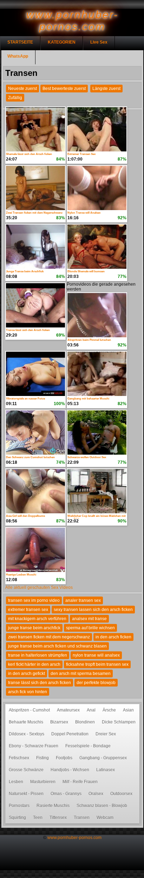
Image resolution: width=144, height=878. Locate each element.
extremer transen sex (28, 609)
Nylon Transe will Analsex (83, 212)
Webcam (105, 817)
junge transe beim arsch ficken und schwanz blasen (57, 646)
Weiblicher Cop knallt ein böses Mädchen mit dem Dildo (96, 516)
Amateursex (68, 710)
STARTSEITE (20, 42)
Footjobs (64, 757)
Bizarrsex (59, 722)
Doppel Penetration (70, 733)
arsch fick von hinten (27, 691)
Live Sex (98, 42)
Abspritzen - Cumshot (29, 710)
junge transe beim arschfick (34, 627)
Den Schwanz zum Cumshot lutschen (30, 457)
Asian (128, 710)
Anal (91, 710)
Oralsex (96, 793)
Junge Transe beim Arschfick (25, 271)
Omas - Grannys (66, 793)
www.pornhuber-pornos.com (74, 837)
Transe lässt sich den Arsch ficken (28, 330)
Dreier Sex (106, 733)
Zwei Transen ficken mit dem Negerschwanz (34, 212)
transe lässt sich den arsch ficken (39, 682)
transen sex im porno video (34, 600)
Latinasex (105, 769)
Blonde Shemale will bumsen (86, 271)
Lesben (16, 781)
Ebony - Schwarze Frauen (33, 745)
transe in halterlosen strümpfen (37, 655)
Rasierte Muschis (53, 805)
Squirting (17, 817)
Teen (37, 817)
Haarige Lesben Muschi (21, 574)
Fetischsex (19, 757)
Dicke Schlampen (119, 722)
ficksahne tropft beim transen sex (97, 664)
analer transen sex (83, 600)
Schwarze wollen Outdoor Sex (86, 457)
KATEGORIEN (62, 42)
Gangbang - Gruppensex (103, 757)
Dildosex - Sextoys (26, 733)
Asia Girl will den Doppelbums (25, 516)
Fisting (42, 757)
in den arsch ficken (113, 637)
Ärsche (109, 710)
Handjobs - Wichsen (70, 769)
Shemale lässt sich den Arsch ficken (29, 154)
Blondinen (85, 722)
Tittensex (58, 817)
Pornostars (19, 805)
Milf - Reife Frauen (80, 781)
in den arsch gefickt (26, 673)
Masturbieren (42, 781)
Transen (82, 817)
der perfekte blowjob (96, 682)
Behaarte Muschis (26, 722)
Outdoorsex (121, 793)
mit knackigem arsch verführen (37, 618)
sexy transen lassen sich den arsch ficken (93, 609)
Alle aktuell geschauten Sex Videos (39, 587)
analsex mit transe (89, 618)
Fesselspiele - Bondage (88, 745)
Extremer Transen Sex (81, 154)
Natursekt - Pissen (26, 793)
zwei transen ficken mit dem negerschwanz (49, 637)
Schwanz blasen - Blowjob (102, 805)
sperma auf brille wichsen (90, 627)
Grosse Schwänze (26, 769)
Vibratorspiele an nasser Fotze (25, 398)
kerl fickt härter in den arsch (34, 664)
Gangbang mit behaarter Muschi (88, 398)
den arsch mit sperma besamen (81, 673)
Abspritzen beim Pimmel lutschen (89, 340)
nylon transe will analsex (96, 655)
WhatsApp (17, 56)
